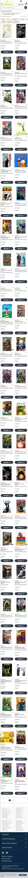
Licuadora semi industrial (6, 823)
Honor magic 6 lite (5, 813)
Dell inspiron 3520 (5, 825)
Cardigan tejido (4, 821)
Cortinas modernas (5, 817)
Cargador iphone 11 (5, 824)
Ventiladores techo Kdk (6, 814)
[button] (14, 8)
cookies (2, 876)
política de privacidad (11, 874)
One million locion (19, 811)
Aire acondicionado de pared (20, 822)
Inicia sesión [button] (21, 4)
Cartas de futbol (18, 825)
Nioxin (3, 807)
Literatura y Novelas (6, 14)
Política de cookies (6, 858)
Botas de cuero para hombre (6, 812)
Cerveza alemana (18, 824)
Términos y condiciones (7, 856)
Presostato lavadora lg (5, 828)
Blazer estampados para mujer (20, 807)
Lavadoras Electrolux (19, 823)
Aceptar (23, 875)
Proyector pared (18, 816)
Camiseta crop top (19, 820)
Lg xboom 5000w (5, 830)
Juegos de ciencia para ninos (20, 817)
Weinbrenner (4, 829)
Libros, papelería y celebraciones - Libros (13, 13)
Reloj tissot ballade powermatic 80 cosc (7, 820)
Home (3, 13)
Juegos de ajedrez (5, 816)
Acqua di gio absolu (19, 815)
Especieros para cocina (19, 829)
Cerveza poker (4, 811)
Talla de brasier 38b (19, 821)
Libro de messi (18, 814)
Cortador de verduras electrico (7, 822)
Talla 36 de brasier (19, 812)
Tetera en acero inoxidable (20, 813)
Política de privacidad (7, 861)
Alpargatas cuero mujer (19, 830)
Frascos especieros (5, 815)
